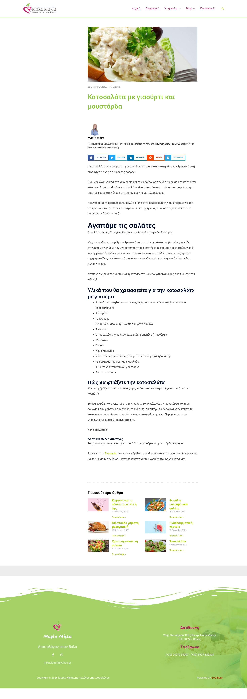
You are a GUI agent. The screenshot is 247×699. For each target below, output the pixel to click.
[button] (179, 8)
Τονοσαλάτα (177, 541)
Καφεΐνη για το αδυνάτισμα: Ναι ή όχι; (124, 504)
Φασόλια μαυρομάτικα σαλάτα (178, 504)
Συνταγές (110, 453)
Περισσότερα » (119, 517)
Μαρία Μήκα (57, 636)
